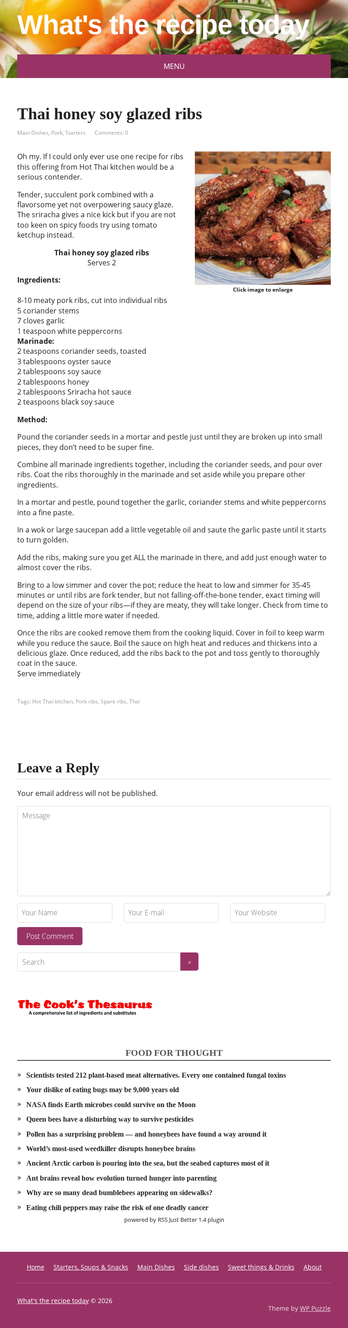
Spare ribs (113, 701)
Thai (134, 701)
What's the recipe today (163, 25)
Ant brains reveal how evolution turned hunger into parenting (121, 1178)
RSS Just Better (177, 1220)
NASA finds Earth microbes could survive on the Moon (111, 1104)
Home (35, 1267)
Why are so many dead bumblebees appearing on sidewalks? (119, 1192)
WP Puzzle (315, 1308)
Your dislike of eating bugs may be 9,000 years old (102, 1090)
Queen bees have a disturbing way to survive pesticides (109, 1119)
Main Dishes (32, 133)
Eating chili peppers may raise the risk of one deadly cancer (117, 1207)
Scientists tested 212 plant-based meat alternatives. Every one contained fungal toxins (156, 1075)
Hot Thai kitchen (52, 701)
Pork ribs (87, 701)
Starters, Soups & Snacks (90, 1267)
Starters (75, 133)
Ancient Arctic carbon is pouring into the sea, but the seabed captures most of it (147, 1163)
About (313, 1267)
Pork (57, 133)
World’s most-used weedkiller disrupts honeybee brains (110, 1148)
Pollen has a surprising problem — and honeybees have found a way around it (146, 1134)
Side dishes (201, 1267)
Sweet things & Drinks (261, 1267)
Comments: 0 (111, 133)
